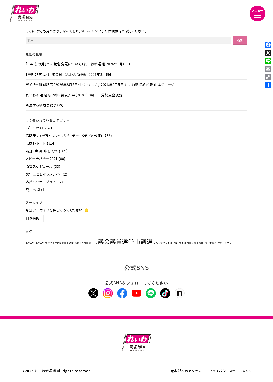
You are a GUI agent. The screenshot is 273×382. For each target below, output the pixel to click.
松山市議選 (211, 242)
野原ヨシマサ (224, 242)
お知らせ (32, 127)
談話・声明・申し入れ (42, 150)
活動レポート (36, 143)
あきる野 (30, 242)
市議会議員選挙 (113, 241)
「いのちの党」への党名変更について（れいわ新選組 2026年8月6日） (78, 63)
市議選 (144, 241)
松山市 (177, 242)
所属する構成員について (45, 105)
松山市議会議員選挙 (193, 242)
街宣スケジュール (39, 166)
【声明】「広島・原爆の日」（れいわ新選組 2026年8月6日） (69, 74)
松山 (170, 242)
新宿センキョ (160, 242)
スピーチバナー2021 (42, 158)
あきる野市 (41, 242)
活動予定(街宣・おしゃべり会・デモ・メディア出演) (64, 135)
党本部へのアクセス (185, 370)
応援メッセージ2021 (41, 181)
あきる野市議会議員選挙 (61, 242)
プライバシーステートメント (230, 370)
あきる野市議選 (83, 242)
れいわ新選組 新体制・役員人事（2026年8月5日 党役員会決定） (75, 94)
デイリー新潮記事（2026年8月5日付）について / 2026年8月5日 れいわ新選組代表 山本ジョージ (100, 84)
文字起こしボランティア (44, 174)
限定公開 (33, 189)
